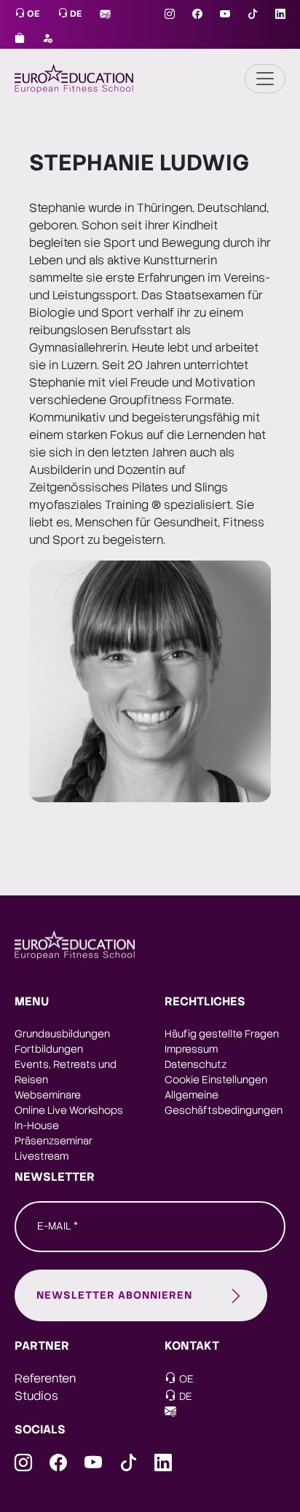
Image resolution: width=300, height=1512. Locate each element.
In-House (37, 1125)
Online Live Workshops (69, 1110)
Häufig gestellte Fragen (222, 1033)
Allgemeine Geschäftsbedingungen (224, 1102)
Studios (36, 1396)
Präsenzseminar (53, 1140)
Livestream (41, 1156)
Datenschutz (195, 1064)
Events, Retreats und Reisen (66, 1072)
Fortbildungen (49, 1049)
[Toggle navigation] (265, 78)
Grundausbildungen (62, 1033)
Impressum (191, 1049)
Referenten (45, 1378)
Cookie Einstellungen (216, 1079)
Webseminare (48, 1094)
